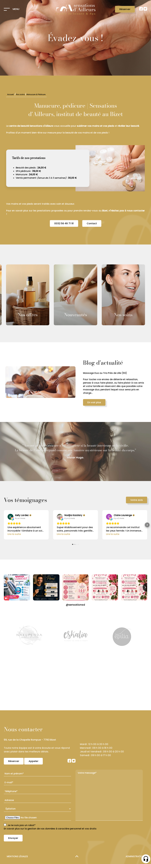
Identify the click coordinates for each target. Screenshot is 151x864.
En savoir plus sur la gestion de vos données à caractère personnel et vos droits (50, 828)
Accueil (10, 94)
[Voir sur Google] (10, 517)
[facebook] (141, 9)
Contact (92, 223)
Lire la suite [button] (14, 534)
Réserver (124, 9)
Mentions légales (17, 856)
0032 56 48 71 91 (64, 223)
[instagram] (145, 9)
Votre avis (136, 500)
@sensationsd (75, 605)
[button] (3, 525)
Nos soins (20, 94)
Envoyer (13, 838)
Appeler (33, 761)
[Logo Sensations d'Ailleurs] (75, 9)
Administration (135, 856)
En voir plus (110, 402)
